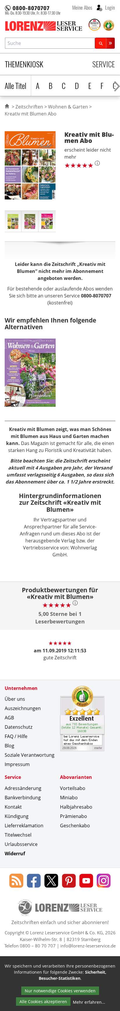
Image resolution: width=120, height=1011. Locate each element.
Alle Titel (15, 85)
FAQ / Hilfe (16, 736)
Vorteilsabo (72, 788)
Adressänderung (23, 788)
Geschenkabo (75, 825)
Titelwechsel (18, 835)
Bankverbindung (23, 797)
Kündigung (17, 816)
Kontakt (13, 807)
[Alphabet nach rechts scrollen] (117, 85)
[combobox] (50, 43)
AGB (9, 717)
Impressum (17, 764)
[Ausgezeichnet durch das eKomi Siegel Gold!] (109, 25)
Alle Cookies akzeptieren (43, 1001)
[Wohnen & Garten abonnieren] (30, 377)
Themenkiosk (24, 64)
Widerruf (15, 853)
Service (103, 64)
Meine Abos (82, 7)
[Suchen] (105, 43)
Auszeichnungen (23, 708)
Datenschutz (18, 727)
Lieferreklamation (24, 825)
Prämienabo (73, 816)
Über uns (15, 699)
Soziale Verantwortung (29, 755)
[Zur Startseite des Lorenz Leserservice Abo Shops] (46, 25)
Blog (9, 745)
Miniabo (69, 797)
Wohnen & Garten (68, 107)
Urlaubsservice (21, 844)
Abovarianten (76, 777)
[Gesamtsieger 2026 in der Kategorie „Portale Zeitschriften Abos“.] (95, 25)
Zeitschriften (29, 107)
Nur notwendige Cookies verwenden (60, 991)
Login (109, 7)
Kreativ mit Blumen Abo (31, 114)
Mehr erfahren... (89, 1002)
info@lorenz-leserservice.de (88, 946)
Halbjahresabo (76, 807)
